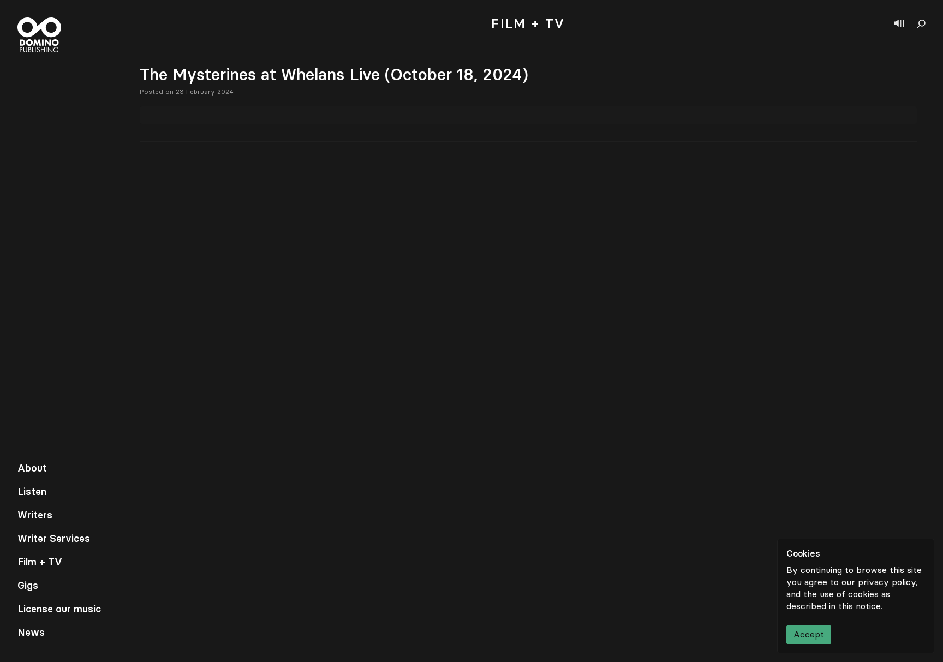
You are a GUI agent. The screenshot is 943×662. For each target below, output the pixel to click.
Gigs (27, 586)
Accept (808, 634)
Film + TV (39, 562)
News (31, 633)
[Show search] (921, 24)
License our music (59, 609)
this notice (859, 606)
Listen (31, 492)
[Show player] (899, 24)
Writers (34, 515)
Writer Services (53, 539)
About (32, 468)
